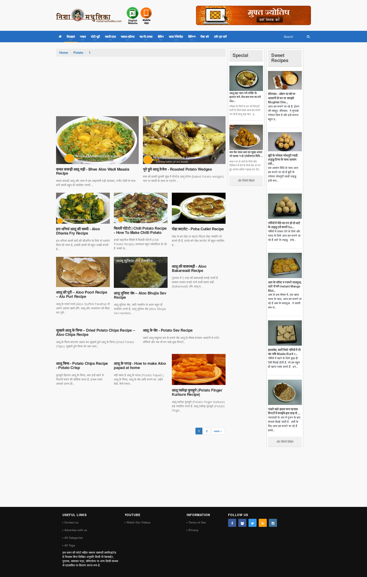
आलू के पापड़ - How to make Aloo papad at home (140, 365)
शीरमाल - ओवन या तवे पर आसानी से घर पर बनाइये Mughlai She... (281, 97)
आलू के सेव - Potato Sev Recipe (168, 330)
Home (63, 52)
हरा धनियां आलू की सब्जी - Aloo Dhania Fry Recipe (78, 231)
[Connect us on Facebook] (232, 523)
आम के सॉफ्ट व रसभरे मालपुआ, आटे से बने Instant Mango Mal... (285, 286)
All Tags (69, 545)
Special (240, 55)
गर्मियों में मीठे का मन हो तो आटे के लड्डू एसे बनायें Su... (284, 225)
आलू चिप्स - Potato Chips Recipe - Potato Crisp (82, 365)
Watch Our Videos (138, 522)
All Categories (73, 538)
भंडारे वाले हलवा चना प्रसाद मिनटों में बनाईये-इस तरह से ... (284, 411)
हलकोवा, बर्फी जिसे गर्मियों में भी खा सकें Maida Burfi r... (284, 351)
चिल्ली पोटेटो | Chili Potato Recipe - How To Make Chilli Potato (140, 230)
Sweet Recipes (279, 58)
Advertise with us (75, 530)
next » (218, 431)
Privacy (193, 530)
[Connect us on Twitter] (252, 523)
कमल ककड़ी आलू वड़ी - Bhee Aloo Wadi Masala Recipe (92, 171)
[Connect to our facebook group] (242, 523)
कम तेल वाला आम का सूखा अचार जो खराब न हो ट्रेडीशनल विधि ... (246, 154)
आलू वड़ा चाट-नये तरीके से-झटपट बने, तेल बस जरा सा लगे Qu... (245, 97)
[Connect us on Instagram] (273, 523)
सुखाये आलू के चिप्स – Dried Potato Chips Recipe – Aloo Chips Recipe (95, 332)
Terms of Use (197, 522)
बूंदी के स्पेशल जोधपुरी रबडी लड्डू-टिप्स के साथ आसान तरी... (282, 159)
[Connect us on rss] (263, 523)
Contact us (71, 522)
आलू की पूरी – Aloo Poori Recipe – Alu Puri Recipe (81, 294)
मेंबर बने (204, 36)
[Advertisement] (141, 88)
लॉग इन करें (220, 36)
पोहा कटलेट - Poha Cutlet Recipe (198, 229)
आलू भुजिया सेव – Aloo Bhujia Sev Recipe (140, 295)
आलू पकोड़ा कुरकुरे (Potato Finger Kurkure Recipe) (197, 392)
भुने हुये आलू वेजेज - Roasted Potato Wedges (177, 169)
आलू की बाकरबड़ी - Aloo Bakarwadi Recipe (189, 268)
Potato (78, 52)
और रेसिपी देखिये (246, 180)
